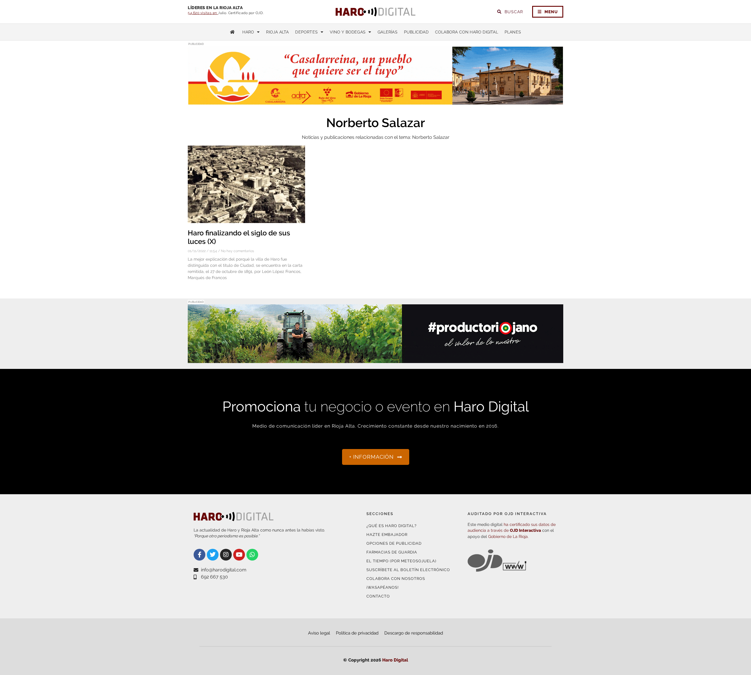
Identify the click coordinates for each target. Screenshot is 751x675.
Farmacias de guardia (391, 552)
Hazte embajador (386, 534)
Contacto (378, 596)
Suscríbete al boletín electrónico (408, 570)
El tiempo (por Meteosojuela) (401, 561)
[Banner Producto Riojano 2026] (375, 359)
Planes (513, 32)
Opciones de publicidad (394, 543)
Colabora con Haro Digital (466, 32)
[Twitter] (213, 555)
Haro (248, 32)
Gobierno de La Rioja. (508, 536)
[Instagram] (226, 555)
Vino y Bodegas (348, 32)
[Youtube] (239, 555)
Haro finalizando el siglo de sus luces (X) (239, 237)
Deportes (306, 32)
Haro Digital (395, 660)
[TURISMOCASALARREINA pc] (375, 101)
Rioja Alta (277, 32)
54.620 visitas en (203, 13)
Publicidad (416, 32)
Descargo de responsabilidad (413, 633)
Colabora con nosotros (395, 578)
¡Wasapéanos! (382, 587)
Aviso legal (319, 633)
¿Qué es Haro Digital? (391, 526)
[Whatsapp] (252, 555)
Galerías (388, 32)
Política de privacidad (357, 633)
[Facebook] (199, 555)
